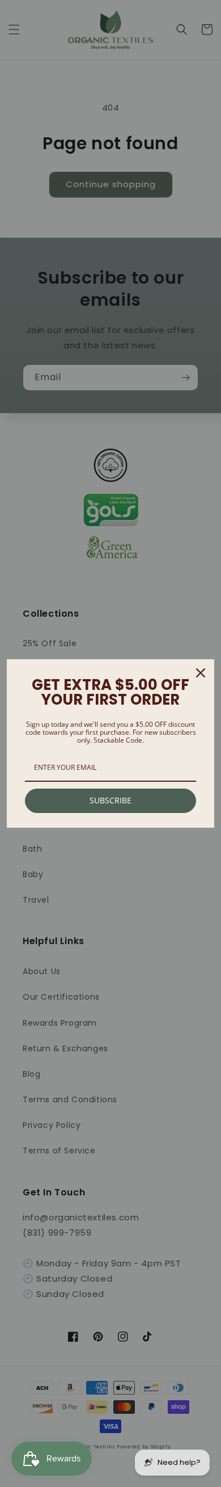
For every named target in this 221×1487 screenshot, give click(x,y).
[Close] (200, 672)
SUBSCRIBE (110, 800)
